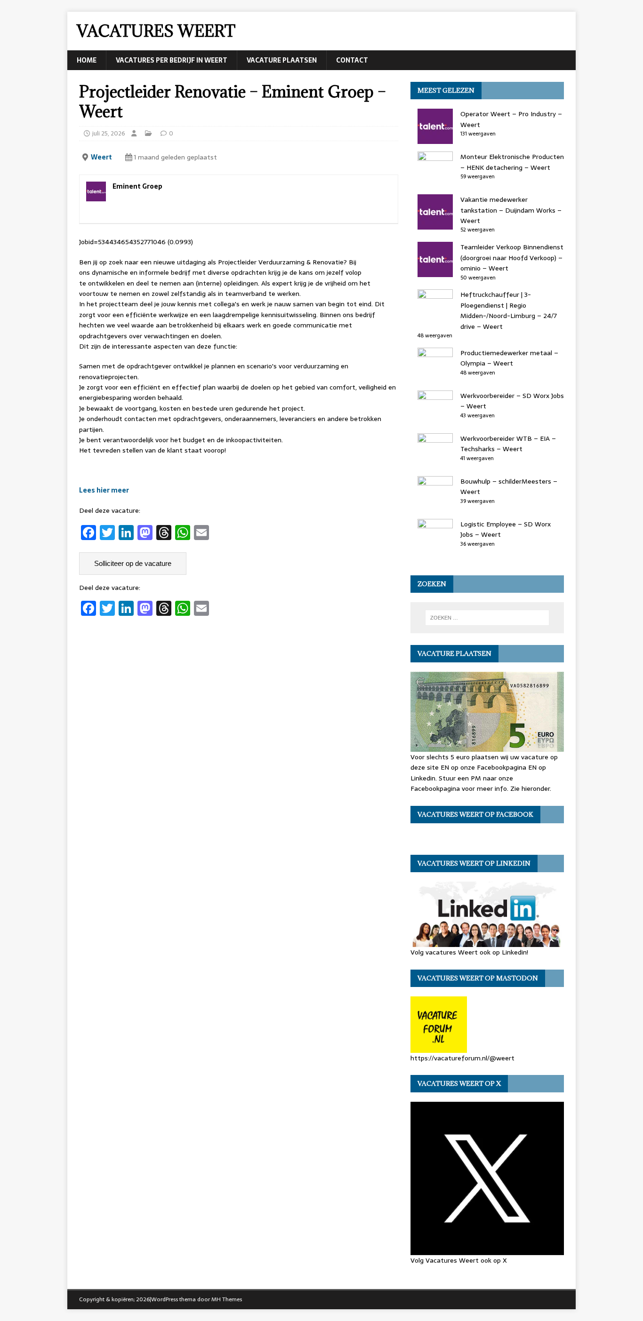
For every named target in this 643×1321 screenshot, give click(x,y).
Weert (101, 157)
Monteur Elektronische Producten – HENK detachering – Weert (512, 161)
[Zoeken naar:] (487, 618)
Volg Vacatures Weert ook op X (458, 1260)
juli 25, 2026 (108, 133)
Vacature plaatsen (282, 60)
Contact (352, 60)
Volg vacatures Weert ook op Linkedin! (469, 952)
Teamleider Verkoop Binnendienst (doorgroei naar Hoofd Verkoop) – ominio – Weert (511, 257)
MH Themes (226, 1299)
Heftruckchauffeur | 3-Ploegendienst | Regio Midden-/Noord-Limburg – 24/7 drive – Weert (508, 310)
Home (86, 60)
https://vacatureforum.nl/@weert (462, 1058)
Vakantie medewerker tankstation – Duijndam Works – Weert (511, 210)
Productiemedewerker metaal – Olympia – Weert (509, 358)
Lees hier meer (104, 490)
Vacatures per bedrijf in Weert (171, 60)
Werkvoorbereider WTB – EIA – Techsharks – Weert (508, 443)
